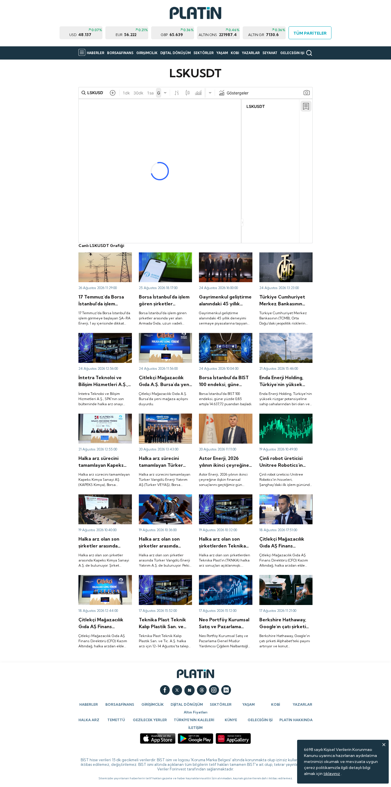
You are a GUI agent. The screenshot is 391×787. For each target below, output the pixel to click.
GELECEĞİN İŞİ (292, 53)
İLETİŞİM (195, 727)
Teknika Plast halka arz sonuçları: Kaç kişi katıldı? (162, 580)
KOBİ (235, 53)
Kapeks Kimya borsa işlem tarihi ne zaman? (102, 499)
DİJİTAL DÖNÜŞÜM (175, 53)
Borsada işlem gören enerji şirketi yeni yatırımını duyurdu (284, 340)
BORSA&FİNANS (120, 53)
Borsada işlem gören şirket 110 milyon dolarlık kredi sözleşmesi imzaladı (164, 260)
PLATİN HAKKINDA (296, 720)
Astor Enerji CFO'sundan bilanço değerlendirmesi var (225, 419)
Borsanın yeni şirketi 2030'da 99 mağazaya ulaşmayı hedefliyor (280, 502)
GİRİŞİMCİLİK (146, 53)
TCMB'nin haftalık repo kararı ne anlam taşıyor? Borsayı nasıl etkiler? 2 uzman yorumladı (281, 262)
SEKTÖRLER (203, 53)
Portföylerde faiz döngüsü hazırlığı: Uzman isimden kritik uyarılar (224, 582)
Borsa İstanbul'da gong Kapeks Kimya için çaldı (100, 419)
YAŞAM (222, 53)
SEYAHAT (269, 53)
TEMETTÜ (116, 720)
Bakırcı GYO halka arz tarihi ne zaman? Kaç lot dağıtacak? (224, 260)
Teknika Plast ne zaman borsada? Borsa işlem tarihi (224, 499)
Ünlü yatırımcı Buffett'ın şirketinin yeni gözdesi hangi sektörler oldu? (285, 582)
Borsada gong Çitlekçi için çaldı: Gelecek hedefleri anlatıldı (102, 582)
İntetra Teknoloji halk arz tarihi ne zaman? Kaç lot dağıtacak (101, 340)
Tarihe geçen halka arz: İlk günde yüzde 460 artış (283, 419)
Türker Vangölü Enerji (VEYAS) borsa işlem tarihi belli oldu (163, 502)
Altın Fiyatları (195, 712)
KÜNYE (231, 720)
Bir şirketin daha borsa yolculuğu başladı (159, 419)
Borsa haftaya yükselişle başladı (221, 338)
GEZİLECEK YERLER (150, 720)
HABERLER (95, 53)
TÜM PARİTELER (309, 33)
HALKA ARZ (88, 720)
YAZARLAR (251, 53)
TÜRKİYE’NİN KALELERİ (194, 720)
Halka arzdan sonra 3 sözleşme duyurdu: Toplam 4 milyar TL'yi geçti (103, 260)
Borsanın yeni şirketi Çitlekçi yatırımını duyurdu (165, 338)
